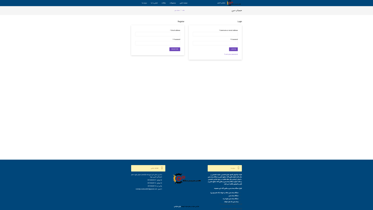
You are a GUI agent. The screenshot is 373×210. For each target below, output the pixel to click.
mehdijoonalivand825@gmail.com (146, 189)
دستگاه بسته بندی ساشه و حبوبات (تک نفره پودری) (224, 193)
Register (174, 49)
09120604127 (152, 180)
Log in (233, 49)
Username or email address (228, 30)
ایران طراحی (177, 206)
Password (234, 39)
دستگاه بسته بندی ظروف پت (230, 199)
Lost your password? (231, 54)
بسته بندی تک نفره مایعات (231, 202)
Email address (175, 30)
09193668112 (152, 183)
